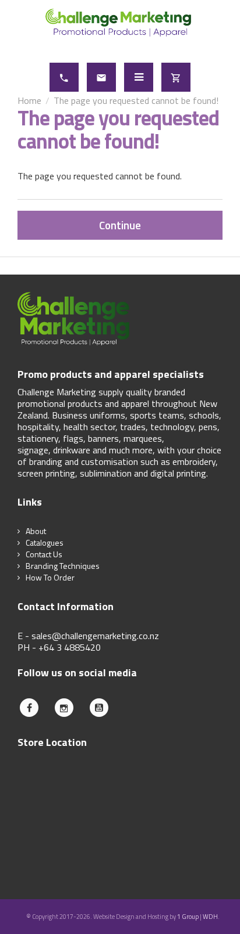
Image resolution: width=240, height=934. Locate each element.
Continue (120, 225)
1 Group (188, 916)
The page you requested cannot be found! (136, 100)
